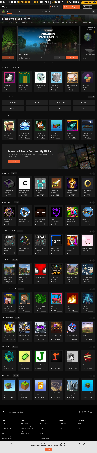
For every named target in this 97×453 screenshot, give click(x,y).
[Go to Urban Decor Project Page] (9, 81)
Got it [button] (48, 449)
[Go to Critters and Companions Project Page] (9, 129)
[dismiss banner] (94, 2)
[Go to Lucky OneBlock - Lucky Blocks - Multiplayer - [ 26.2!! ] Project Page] (41, 389)
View (59, 57)
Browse (15, 7)
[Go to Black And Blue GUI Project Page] (56, 244)
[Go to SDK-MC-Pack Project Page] (72, 215)
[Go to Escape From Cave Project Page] (56, 273)
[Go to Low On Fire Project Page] (72, 302)
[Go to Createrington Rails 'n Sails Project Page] (88, 215)
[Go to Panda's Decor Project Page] (56, 81)
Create (23, 7)
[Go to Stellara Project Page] (72, 129)
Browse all (91, 96)
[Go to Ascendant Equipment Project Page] (72, 186)
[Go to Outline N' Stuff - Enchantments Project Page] (56, 186)
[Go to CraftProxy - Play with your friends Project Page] (25, 186)
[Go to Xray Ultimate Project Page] (88, 302)
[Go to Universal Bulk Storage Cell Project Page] (9, 186)
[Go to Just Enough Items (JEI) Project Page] (41, 360)
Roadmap (42, 433)
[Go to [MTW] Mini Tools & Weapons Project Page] (25, 244)
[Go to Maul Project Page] (56, 215)
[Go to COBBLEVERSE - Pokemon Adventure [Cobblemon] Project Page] (72, 331)
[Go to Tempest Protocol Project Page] (25, 129)
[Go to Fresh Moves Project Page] (25, 302)
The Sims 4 (4, 431)
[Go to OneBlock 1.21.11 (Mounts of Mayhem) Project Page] (25, 389)
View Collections (13, 161)
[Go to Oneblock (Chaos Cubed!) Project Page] (9, 389)
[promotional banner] (48, 2)
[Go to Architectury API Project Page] (56, 360)
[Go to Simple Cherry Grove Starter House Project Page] (72, 273)
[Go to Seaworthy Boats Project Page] (88, 129)
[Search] (93, 11)
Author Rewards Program (27, 428)
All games (4, 423)
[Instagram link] (79, 412)
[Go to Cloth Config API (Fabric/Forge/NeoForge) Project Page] (25, 360)
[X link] (91, 412)
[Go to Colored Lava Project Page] (72, 244)
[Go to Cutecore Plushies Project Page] (88, 244)
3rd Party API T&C (25, 433)
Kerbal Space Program (7, 436)
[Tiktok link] (82, 412)
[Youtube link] (85, 412)
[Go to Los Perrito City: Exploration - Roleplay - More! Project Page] (72, 389)
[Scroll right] (93, 173)
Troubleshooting (62, 426)
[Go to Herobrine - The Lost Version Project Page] (41, 215)
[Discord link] (88, 412)
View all (14, 173)
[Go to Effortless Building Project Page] (41, 81)
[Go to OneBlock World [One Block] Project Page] (88, 389)
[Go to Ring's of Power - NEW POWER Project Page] (88, 186)
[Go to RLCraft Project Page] (88, 331)
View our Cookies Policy (59, 445)
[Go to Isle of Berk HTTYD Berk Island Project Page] (56, 389)
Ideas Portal (42, 426)
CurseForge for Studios (83, 426)
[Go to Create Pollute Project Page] (25, 215)
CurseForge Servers (44, 438)
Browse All (16, 12)
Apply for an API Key (26, 431)
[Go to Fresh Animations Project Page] (9, 302)
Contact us (61, 428)
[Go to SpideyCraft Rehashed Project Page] (41, 273)
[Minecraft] (3, 11)
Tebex (79, 428)
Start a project (24, 423)
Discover (9, 12)
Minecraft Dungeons (7, 438)
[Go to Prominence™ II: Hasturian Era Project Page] (56, 331)
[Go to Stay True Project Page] (56, 302)
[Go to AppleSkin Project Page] (88, 360)
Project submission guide (27, 426)
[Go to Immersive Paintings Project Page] (72, 81)
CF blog (41, 428)
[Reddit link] (94, 412)
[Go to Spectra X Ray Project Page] (41, 244)
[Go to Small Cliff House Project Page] (9, 273)
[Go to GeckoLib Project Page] (9, 360)
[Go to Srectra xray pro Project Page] (9, 244)
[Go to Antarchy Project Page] (56, 129)
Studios (31, 7)
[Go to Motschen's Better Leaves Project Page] (41, 302)
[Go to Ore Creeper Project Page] (41, 186)
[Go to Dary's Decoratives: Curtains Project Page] (25, 81)
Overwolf (80, 423)
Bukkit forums (43, 436)
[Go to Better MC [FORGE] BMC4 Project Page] (41, 331)
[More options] (93, 7)
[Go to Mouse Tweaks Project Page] (72, 360)
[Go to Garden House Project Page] (25, 273)
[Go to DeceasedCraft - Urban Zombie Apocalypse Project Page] (25, 331)
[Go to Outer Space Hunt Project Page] (88, 273)
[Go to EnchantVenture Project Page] (9, 215)
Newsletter (42, 431)
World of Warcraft (6, 428)
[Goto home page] (7, 7)
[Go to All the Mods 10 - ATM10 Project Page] (9, 331)
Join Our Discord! (44, 423)
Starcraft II (4, 433)
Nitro (79, 431)
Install (72, 57)
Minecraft (4, 426)
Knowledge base (62, 423)
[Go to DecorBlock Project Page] (88, 81)
